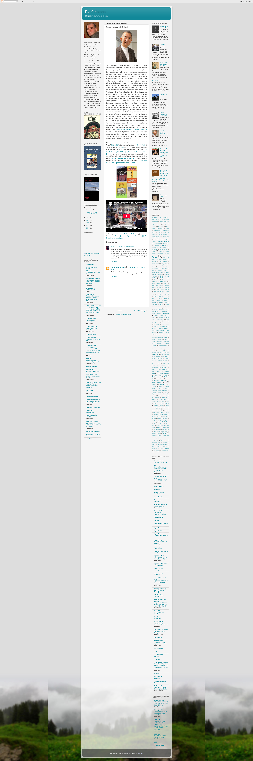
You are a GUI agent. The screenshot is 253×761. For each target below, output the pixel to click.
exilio (153, 294)
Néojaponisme (158, 621)
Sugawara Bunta (158, 423)
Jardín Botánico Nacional (158, 330)
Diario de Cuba (91, 345)
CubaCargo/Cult (91, 326)
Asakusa (160, 228)
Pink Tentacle (158, 640)
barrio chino (157, 230)
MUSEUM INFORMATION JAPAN (159, 612)
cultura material (155, 263)
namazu (160, 386)
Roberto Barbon (162, 407)
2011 (88, 223)
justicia (159, 339)
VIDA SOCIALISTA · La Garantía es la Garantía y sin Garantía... (93, 424)
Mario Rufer (164, 362)
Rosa (112, 246)
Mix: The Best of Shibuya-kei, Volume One (161, 624)
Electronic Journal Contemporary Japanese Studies (160, 512)
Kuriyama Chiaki (156, 347)
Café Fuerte (90, 294)
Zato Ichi (155, 452)
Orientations (158, 637)
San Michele (89, 416)
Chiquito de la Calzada (159, 247)
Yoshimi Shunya (164, 448)
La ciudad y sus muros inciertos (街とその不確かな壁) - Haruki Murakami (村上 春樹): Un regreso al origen (93, 311)
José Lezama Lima (162, 334)
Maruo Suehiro (155, 363)
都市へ (121, 147)
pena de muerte (155, 397)
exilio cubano (159, 294)
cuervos (154, 261)
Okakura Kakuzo (156, 392)
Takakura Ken (165, 427)
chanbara (156, 245)
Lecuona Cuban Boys (157, 352)
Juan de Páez (164, 335)
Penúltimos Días (91, 415)
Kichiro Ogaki (158, 343)
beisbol (159, 232)
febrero (90, 210)
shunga (153, 420)
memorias (163, 365)
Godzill (167, 304)
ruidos (165, 408)
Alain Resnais (156, 219)
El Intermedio (164, 278)
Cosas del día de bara (93, 305)
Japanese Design (159, 555)
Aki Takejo (154, 217)
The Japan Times (159, 710)
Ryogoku (154, 410)
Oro (165, 392)
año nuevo (157, 223)
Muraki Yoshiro (159, 378)
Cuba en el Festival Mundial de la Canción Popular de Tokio (164, 153)
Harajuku (164, 311)
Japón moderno (162, 328)
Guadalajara (166, 308)
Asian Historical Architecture (159, 493)
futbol (160, 302)
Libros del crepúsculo (90, 411)
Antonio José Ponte (164, 221)
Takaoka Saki (156, 429)
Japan (129, 236)
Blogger (140, 753)
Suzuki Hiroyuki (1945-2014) (92, 212)
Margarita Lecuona (162, 360)
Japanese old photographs (158, 569)
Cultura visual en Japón (158, 265)
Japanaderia (158, 548)
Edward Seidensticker (157, 272)
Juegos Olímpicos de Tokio (159, 337)
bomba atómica (163, 234)
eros (160, 287)
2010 (88, 225)
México (164, 367)
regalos (155, 403)
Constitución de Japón (163, 253)
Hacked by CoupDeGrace (161, 689)
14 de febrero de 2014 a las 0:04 (125, 246)
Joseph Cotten (155, 335)
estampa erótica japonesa (162, 289)
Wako (158, 446)
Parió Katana (95, 12)
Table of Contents (159, 506)
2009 (88, 228)
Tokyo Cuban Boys (164, 435)
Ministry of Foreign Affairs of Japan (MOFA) (160, 590)
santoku (156, 414)
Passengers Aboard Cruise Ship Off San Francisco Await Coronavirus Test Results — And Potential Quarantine (161, 725)
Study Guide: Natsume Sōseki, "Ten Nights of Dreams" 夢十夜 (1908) (160, 604)
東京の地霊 (115, 145)
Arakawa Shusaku (156, 224)
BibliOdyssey (90, 288)
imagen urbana (165, 322)
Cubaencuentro (91, 334)
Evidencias (89, 369)
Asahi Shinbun (159, 700)
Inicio (120, 311)
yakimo (165, 446)
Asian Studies (158, 497)
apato (165, 223)
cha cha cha (166, 243)
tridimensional (164, 440)
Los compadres (165, 354)
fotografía (154, 302)
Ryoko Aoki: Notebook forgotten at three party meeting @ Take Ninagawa (160, 469)
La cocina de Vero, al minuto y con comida (93, 400)
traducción (164, 439)
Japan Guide (158, 531)
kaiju (166, 339)
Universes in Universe (158, 677)
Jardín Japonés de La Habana (163, 114)
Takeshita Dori (165, 429)
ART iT (156, 465)
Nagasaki (163, 384)
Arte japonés (161, 226)
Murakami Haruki (156, 377)
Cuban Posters (91, 337)
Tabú (158, 427)
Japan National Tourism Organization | (161, 535)
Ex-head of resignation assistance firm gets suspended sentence (160, 713)
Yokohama (154, 448)
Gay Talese (155, 304)
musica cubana (160, 381)
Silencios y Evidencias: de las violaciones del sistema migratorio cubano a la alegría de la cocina (93, 374)
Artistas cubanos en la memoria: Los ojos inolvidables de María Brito (92, 298)
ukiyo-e (153, 444)
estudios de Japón (158, 291)
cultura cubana (163, 261)
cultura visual (164, 263)
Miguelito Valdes (156, 371)
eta (158, 293)
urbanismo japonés (118, 238)
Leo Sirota (166, 352)
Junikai (153, 339)
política (154, 399)
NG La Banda (163, 388)
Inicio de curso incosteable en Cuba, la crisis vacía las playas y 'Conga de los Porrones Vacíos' (93, 350)
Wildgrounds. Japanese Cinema (160, 686)
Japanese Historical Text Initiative (160, 564)
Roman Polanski (156, 408)
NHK (155, 742)
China (164, 245)
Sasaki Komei (163, 414)
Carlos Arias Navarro (158, 239)
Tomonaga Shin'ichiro (160, 437)
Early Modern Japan (160, 504)
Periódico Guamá (92, 421)
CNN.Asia (157, 734)
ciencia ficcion (163, 249)
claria (160, 251)
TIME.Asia (157, 719)
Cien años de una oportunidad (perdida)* (92, 361)
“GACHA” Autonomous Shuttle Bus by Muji (160, 558)
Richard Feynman (158, 405)
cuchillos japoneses (162, 259)
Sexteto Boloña (155, 416)
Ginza (161, 304)
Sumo (156, 651)
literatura (156, 354)
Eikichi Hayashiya (157, 274)
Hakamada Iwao (163, 309)
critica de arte (163, 255)
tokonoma (154, 435)
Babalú (167, 228)
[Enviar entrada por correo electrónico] (138, 234)
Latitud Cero (160, 349)
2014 (88, 207)
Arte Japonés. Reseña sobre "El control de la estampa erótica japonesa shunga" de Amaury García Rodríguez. (160, 176)
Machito (153, 358)
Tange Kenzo (156, 431)
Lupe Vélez (164, 356)
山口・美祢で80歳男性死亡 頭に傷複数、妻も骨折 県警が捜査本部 (161, 703)
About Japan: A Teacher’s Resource (160, 461)
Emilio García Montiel (118, 267)
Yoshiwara (156, 450)
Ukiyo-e (156, 673)
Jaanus (156, 520)
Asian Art (157, 489)
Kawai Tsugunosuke (156, 341)
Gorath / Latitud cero (158, 81)
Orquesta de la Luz (157, 394)
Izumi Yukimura (165, 324)
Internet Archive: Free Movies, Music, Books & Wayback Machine (93, 385)
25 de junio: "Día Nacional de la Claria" (164, 64)
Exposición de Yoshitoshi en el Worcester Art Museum (161, 582)
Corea (155, 255)
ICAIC (165, 321)
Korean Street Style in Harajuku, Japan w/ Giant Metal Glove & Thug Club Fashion (161, 666)
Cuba (154, 257)
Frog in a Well (158, 517)
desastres (159, 266)
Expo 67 (167, 294)
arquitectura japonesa (119, 236)
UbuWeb (89, 439)
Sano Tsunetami (165, 412)
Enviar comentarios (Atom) (123, 314)
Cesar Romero (157, 243)
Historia (153, 317)
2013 (88, 217)
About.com (89, 264)
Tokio (164, 433)
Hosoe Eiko (160, 319)
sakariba (161, 410)
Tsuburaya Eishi (156, 442)
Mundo (88, 392)
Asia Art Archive (159, 486)
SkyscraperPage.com (93, 431)
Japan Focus (158, 528)
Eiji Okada (166, 272)
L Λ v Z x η (89, 390)
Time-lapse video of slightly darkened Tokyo (160, 643)
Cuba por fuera (91, 318)
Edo (153, 270)
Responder (114, 261)
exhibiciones (164, 293)
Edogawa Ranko (162, 270)
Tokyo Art (157, 659)
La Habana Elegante (93, 407)
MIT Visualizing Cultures (159, 595)
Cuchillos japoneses (163, 45)
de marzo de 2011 (123, 158)
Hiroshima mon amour (161, 315)
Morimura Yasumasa (163, 373)
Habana (155, 309)
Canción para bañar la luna (164, 27)
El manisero (157, 279)
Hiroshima (166, 313)
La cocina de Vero (92, 396)
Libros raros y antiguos (158, 573)
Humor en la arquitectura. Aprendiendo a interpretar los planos (93, 281)
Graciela (162, 306)
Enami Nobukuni (156, 283)
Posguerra (163, 399)
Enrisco (88, 358)
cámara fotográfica (164, 238)
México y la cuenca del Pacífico (159, 369)
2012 (88, 220)
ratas (168, 401)
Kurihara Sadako (163, 345)
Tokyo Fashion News (161, 662)
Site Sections (158, 648)
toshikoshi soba (156, 439)
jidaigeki (161, 332)
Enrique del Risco (156, 285)
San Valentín (156, 412)
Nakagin (154, 386)
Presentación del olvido (158, 401)
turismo (165, 442)
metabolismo (155, 367)
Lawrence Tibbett (162, 350)
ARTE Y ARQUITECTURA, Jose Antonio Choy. (93, 272)
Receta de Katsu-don (92, 403)
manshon (160, 358)
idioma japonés (155, 322)
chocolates (154, 249)
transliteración (155, 440)
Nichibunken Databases (158, 617)
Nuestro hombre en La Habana (159, 390)
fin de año (164, 300)
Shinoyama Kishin (162, 418)
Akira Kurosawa (163, 217)
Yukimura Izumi (165, 450)
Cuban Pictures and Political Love (91, 329)
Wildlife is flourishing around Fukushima (160, 736)
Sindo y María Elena (163, 422)
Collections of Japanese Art (158, 500)
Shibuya (164, 416)
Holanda (161, 317)
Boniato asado (155, 236)
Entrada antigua (140, 311)
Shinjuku (154, 418)
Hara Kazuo (155, 311)
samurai (167, 410)
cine (153, 251)
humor (159, 321)
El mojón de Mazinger (163, 95)
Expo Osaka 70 (158, 296)
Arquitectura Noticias (93, 278)
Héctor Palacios (156, 313)
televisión (164, 431)
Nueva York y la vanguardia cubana (91, 321)
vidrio (153, 446)
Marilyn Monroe (155, 362)
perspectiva (164, 397)
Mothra (165, 375)
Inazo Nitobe (156, 324)
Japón (154, 328)
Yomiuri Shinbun (159, 745)
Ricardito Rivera (164, 403)
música (167, 378)
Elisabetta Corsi (165, 279)
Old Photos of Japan (161, 629)
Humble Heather (90, 289)
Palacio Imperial (163, 395)
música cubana (156, 382)
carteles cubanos (163, 241)
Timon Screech (156, 433)
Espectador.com (91, 366)
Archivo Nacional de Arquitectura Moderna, (131, 129)
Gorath (155, 306)
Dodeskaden (164, 268)
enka (165, 283)
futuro (165, 302)
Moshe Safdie (157, 375)
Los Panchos (156, 356)
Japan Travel (158, 540)
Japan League (163, 326)
